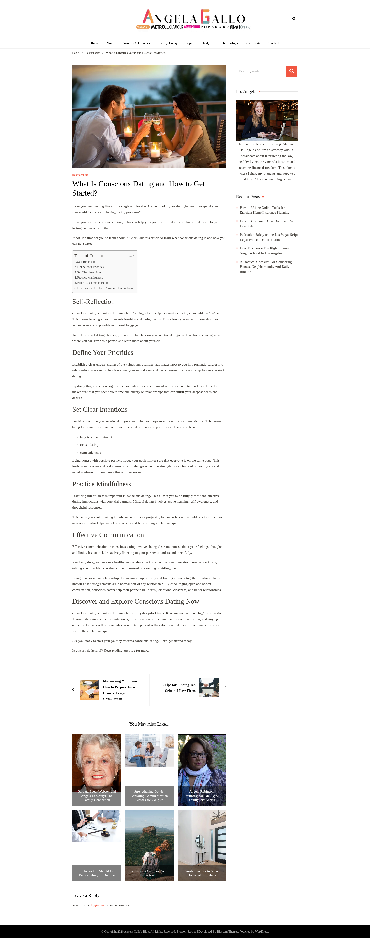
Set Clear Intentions (89, 272)
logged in (97, 905)
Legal (189, 43)
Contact (273, 43)
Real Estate (253, 43)
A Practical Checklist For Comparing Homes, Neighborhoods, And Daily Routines (266, 266)
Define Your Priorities (90, 267)
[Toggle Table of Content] (129, 256)
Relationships (229, 43)
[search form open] (294, 19)
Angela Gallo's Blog (136, 931)
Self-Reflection (86, 262)
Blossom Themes (227, 931)
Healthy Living (167, 43)
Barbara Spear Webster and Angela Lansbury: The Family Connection (97, 796)
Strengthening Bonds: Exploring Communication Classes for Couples (149, 796)
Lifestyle (206, 43)
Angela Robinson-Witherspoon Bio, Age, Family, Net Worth (202, 796)
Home (95, 43)
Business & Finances (136, 43)
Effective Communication (92, 283)
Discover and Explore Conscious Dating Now (105, 288)
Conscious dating (84, 313)
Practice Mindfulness (90, 277)
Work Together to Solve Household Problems (202, 873)
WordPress (261, 931)
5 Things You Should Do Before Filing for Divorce (97, 873)
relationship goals (118, 421)
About (110, 43)
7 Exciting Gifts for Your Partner (149, 873)
